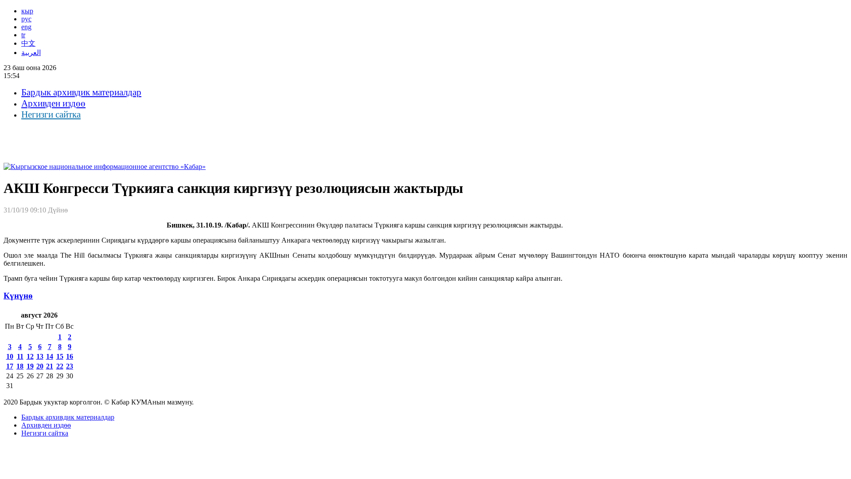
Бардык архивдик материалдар (81, 92)
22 (59, 366)
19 (30, 366)
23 (69, 366)
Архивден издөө (53, 103)
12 (30, 356)
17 (9, 366)
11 (20, 356)
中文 (28, 43)
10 (9, 356)
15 (59, 356)
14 (49, 356)
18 (19, 366)
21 (49, 366)
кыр (27, 11)
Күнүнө (18, 295)
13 (39, 356)
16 (69, 356)
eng (26, 27)
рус (26, 19)
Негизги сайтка (51, 114)
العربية (31, 52)
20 (39, 366)
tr (23, 35)
